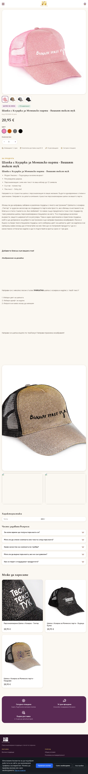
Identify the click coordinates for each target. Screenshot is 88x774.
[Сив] (15, 131)
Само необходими (63, 766)
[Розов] (4, 131)
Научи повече (20, 770)
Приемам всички (44, 766)
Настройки (79, 766)
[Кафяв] (9, 131)
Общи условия (50, 752)
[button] (44, 532)
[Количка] (85, 4)
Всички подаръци (8, 752)
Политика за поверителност (55, 755)
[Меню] (3, 4)
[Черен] (20, 131)
